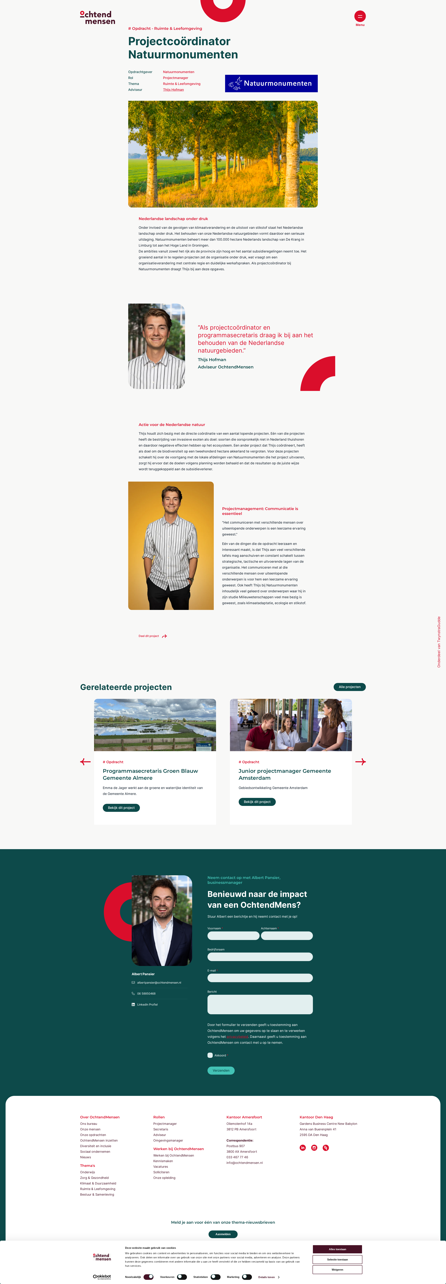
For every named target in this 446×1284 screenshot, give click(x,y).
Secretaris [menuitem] (160, 1129)
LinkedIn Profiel (147, 1004)
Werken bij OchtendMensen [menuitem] (173, 1155)
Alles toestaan (337, 1249)
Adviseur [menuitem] (159, 1135)
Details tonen (266, 1277)
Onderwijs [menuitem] (87, 1172)
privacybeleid (237, 1037)
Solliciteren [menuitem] (161, 1172)
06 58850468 (146, 993)
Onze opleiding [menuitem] (164, 1178)
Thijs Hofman (173, 90)
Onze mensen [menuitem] (90, 1129)
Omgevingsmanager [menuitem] (168, 1140)
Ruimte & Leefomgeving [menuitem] (97, 1189)
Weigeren (337, 1269)
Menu (360, 25)
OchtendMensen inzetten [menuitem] (99, 1140)
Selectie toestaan (337, 1259)
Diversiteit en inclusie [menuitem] (95, 1146)
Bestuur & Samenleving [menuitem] (97, 1194)
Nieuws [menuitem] (85, 1157)
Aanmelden (223, 1234)
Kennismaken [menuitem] (163, 1161)
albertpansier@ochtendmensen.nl (159, 982)
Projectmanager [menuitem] (165, 1124)
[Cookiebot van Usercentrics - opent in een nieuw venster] (102, 1277)
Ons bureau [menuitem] (88, 1124)
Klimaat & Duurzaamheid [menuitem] (98, 1183)
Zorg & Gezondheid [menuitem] (94, 1178)
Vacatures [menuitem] (160, 1166)
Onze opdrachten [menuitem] (93, 1135)
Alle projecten (350, 687)
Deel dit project (149, 636)
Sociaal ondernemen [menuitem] (95, 1151)
